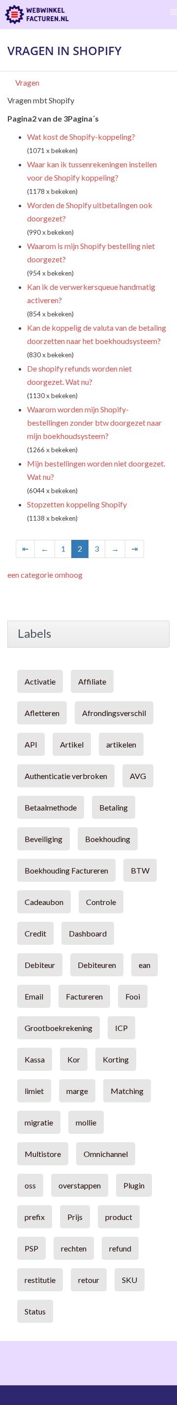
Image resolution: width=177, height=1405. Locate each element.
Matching (127, 1090)
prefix (35, 1216)
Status (35, 1311)
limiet (34, 1090)
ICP (121, 1027)
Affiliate (92, 681)
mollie (86, 1122)
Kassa (35, 1059)
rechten (74, 1248)
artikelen (121, 744)
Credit (35, 933)
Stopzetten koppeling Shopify (77, 504)
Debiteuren (97, 964)
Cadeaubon (44, 901)
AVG (138, 776)
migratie (39, 1122)
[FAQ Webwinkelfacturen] (37, 14)
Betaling (113, 807)
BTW (140, 870)
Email (34, 996)
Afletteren (42, 713)
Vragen (27, 82)
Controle (101, 901)
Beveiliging (43, 838)
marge (77, 1090)
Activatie (40, 681)
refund (120, 1248)
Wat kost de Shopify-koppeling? (81, 136)
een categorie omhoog (45, 574)
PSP (31, 1248)
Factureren (84, 996)
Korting (116, 1059)
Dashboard (88, 933)
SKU (129, 1279)
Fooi (132, 996)
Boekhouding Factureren (66, 870)
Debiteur (40, 964)
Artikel (72, 744)
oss (30, 1185)
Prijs (75, 1216)
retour (88, 1279)
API (31, 744)
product (118, 1216)
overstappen (80, 1185)
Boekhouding (107, 838)
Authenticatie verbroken (66, 776)
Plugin (134, 1185)
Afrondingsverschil (114, 713)
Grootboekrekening (58, 1027)
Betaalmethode (51, 807)
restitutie (40, 1279)
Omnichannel (106, 1153)
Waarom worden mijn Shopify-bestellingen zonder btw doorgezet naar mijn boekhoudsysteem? (94, 422)
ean (144, 964)
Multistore (43, 1153)
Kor (73, 1059)
